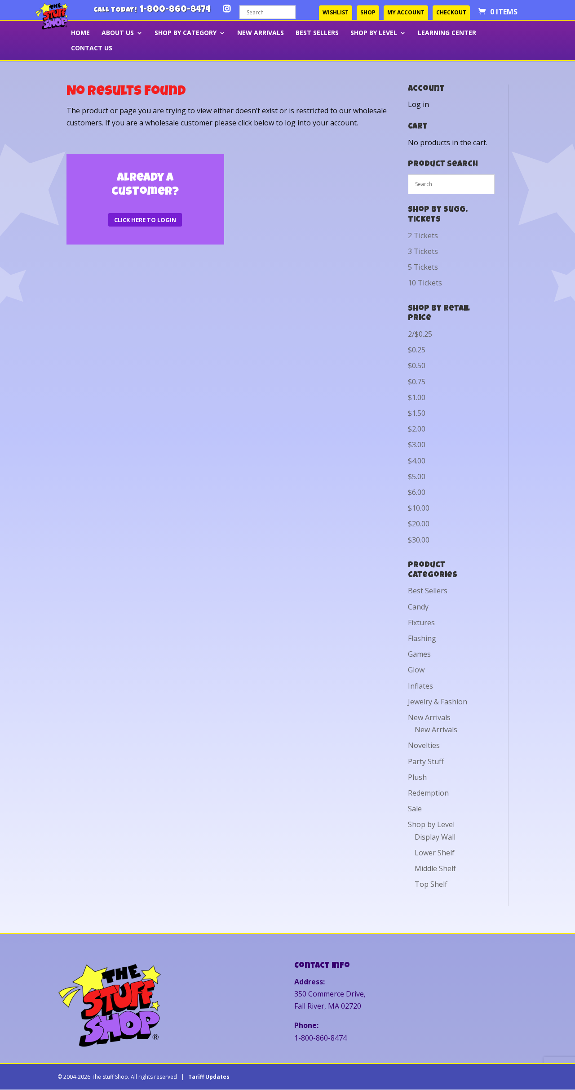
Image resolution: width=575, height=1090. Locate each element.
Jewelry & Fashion (437, 702)
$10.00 (418, 508)
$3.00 (416, 444)
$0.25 (416, 350)
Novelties (424, 745)
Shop (368, 12)
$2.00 (416, 429)
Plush (417, 777)
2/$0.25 (420, 334)
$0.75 (416, 382)
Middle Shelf (435, 868)
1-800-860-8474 (175, 9)
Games (419, 654)
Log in (418, 104)
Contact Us (91, 48)
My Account (406, 12)
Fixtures (421, 622)
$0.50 (416, 365)
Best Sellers (317, 33)
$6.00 (416, 492)
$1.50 (416, 413)
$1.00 (416, 397)
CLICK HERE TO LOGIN (145, 220)
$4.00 (416, 461)
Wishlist (336, 12)
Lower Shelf (435, 853)
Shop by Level (373, 33)
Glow (416, 670)
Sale (415, 809)
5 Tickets (423, 267)
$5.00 (416, 476)
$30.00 (418, 540)
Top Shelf (431, 884)
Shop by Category (186, 33)
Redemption (428, 793)
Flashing (422, 638)
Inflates (420, 686)
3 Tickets (423, 251)
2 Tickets (423, 235)
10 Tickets (425, 283)
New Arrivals (260, 33)
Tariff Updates (209, 1077)
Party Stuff (426, 761)
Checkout (451, 12)
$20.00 (418, 524)
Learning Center (447, 33)
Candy (418, 607)
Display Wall (435, 837)
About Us (118, 33)
